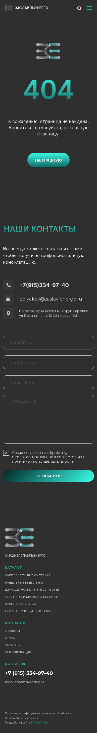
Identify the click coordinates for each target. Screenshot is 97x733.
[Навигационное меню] (89, 8)
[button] (79, 7)
